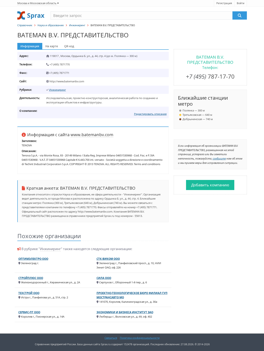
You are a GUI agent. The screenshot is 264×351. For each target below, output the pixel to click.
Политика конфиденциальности (140, 338)
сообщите (219, 158)
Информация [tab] (29, 46)
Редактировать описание (150, 114)
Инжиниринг (77, 25)
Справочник (24, 25)
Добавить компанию (210, 184)
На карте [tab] (51, 46)
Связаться (111, 338)
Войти (240, 3)
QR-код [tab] (69, 46)
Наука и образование (51, 25)
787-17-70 (210, 76)
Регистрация (224, 3)
